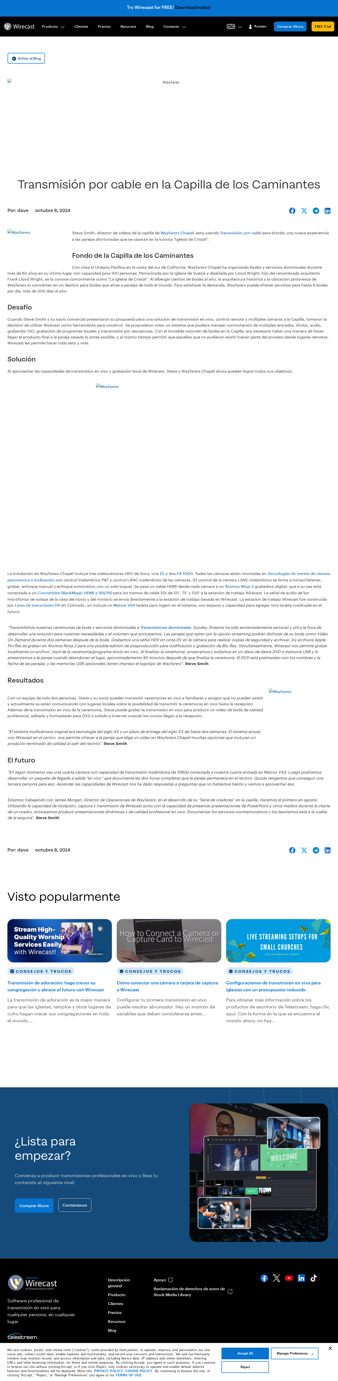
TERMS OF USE (129, 1375)
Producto (50, 26)
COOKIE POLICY (139, 1371)
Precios (104, 26)
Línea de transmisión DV (37, 605)
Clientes (81, 26)
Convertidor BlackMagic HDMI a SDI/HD (75, 592)
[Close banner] (330, 1348)
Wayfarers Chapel (177, 232)
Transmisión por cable (240, 232)
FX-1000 (185, 573)
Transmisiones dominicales (165, 627)
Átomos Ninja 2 (239, 586)
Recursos (128, 26)
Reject (245, 1367)
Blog (150, 26)
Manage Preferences (292, 1353)
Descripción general (119, 1282)
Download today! (193, 7)
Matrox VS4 (124, 605)
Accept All (245, 1353)
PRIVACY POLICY (108, 1371)
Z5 (162, 573)
